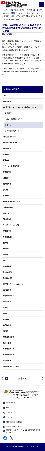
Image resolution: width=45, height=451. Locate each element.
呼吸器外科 (7, 231)
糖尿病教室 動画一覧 (12, 131)
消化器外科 (7, 148)
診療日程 (22, 378)
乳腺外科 (6, 196)
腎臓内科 (6, 160)
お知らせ (30, 13)
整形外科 (6, 213)
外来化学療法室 (8, 349)
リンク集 (9, 417)
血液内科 (6, 154)
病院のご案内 (10, 403)
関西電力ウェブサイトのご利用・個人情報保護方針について (23, 431)
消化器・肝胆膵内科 (10, 142)
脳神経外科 (7, 219)
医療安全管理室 (8, 354)
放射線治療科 (8, 278)
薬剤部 (5, 313)
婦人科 (5, 254)
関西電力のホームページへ (15, 426)
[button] (41, 4)
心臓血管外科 (8, 207)
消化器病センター (9, 137)
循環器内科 (7, 101)
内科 (4, 95)
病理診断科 (7, 301)
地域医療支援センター (11, 366)
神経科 (5, 190)
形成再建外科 (8, 237)
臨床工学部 (7, 343)
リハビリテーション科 (11, 225)
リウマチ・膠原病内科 (11, 166)
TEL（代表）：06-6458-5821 (22, 398)
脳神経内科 (7, 184)
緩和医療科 (7, 290)
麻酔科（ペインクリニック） (13, 284)
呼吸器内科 (7, 172)
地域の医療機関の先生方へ (14, 119)
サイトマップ (10, 408)
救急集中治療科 (8, 296)
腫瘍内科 (6, 178)
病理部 (5, 331)
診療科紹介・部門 (17, 10)
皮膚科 (5, 243)
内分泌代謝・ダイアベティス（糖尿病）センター (20, 107)
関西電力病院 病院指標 (14, 422)
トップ (4, 10)
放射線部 (6, 319)
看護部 (5, 307)
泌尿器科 (6, 248)
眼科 (4, 260)
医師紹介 (8, 113)
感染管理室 (7, 360)
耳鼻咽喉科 (7, 266)
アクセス (9, 412)
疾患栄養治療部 (8, 337)
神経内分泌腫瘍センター (11, 201)
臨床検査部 (7, 325)
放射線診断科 (8, 272)
